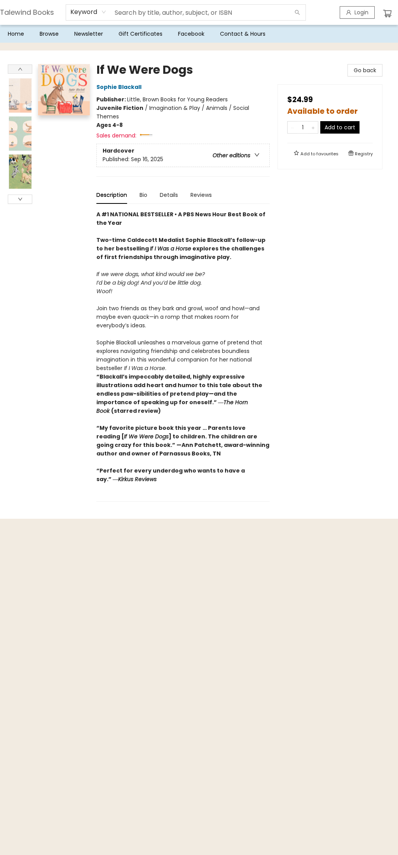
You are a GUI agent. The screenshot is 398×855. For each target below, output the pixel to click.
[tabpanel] (183, 356)
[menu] (199, 34)
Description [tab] (111, 195)
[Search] (297, 12)
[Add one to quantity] (313, 127)
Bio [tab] (143, 195)
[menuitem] (16, 34)
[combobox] (88, 12)
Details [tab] (169, 195)
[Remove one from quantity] (292, 127)
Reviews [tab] (201, 195)
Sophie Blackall (118, 87)
